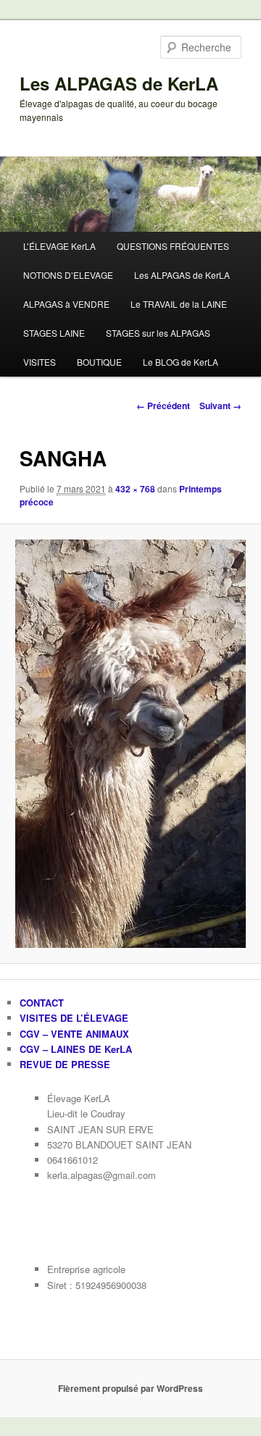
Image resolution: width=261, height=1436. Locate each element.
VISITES (39, 362)
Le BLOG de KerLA (180, 362)
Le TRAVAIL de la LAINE (178, 304)
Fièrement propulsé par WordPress (130, 1388)
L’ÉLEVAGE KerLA (59, 246)
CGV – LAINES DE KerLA (76, 1049)
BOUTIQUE (99, 362)
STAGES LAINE (54, 333)
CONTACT (42, 1002)
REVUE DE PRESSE (65, 1064)
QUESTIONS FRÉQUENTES (173, 246)
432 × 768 (135, 488)
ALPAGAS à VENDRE (66, 304)
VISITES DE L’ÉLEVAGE (74, 1018)
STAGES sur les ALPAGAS (158, 333)
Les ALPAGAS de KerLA (119, 83)
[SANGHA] (130, 743)
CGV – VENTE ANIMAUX (74, 1034)
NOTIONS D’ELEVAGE (68, 275)
